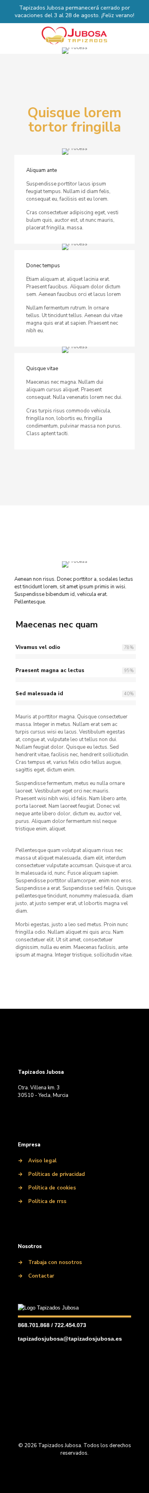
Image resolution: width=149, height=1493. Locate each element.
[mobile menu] (138, 35)
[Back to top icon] (74, 1427)
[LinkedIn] (35, 1113)
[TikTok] (92, 1113)
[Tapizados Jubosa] (74, 35)
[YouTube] (64, 1113)
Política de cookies (52, 1187)
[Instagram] (49, 1113)
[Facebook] (21, 1113)
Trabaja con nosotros (55, 1262)
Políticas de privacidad (56, 1174)
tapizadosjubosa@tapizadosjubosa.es (70, 1338)
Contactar (41, 1276)
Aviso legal (42, 1160)
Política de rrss (47, 1201)
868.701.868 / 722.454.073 (52, 1325)
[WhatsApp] (78, 1113)
